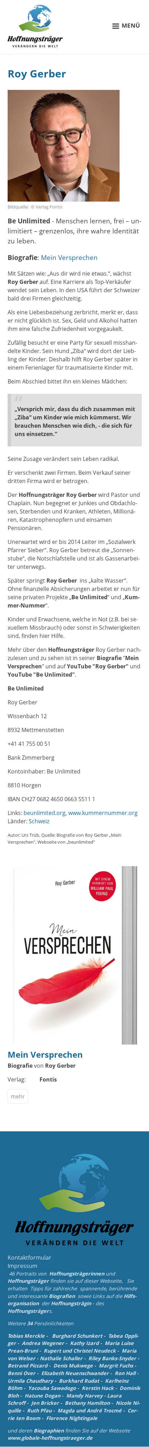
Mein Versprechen (69, 257)
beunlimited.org (44, 813)
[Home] (35, 25)
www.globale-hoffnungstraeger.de (50, 1438)
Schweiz (39, 821)
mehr (18, 1096)
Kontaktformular (29, 1257)
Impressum (22, 1266)
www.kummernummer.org (103, 813)
